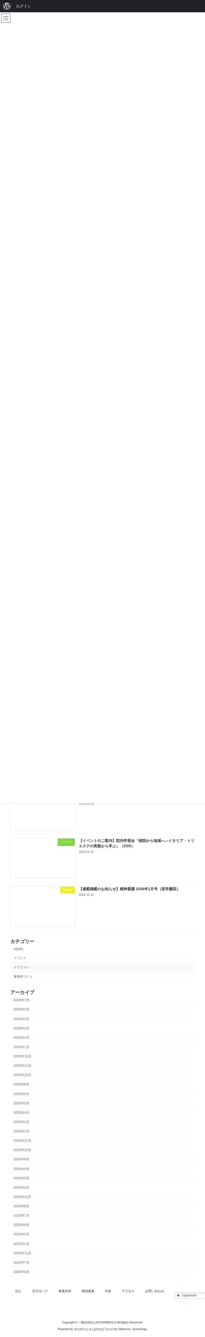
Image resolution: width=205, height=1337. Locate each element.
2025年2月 (21, 1131)
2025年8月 (21, 1085)
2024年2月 (21, 1187)
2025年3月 (21, 1122)
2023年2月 (21, 1244)
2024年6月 (21, 1169)
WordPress (81, 1329)
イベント (20, 958)
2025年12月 (22, 1056)
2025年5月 (21, 1103)
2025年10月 (22, 1075)
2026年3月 (21, 1028)
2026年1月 (21, 1047)
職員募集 (88, 1291)
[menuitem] (7, 6)
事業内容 (64, 1291)
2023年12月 (22, 1197)
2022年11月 (22, 1253)
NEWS (18, 949)
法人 (18, 1291)
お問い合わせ (154, 1291)
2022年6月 (21, 1272)
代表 (108, 1291)
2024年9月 (21, 1159)
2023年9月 (21, 1206)
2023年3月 (21, 1234)
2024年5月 (21, 1178)
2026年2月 (21, 1038)
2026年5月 (21, 1010)
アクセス (128, 1291)
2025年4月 (21, 1113)
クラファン (22, 967)
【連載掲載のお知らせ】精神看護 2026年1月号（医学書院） (129, 889)
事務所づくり (23, 976)
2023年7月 (21, 1215)
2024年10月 (22, 1150)
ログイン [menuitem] (23, 6)
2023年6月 (21, 1225)
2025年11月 (22, 1066)
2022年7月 (21, 1262)
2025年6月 (21, 1094)
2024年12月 (22, 1141)
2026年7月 (21, 1000)
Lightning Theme (102, 1329)
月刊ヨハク (40, 1291)
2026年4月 (21, 1019)
